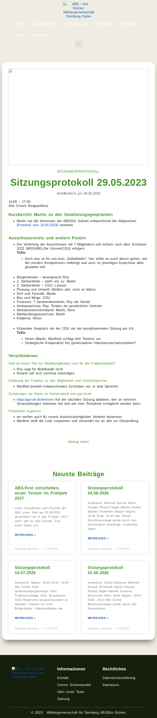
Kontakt (40, 35)
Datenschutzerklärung (119, 678)
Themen (104, 24)
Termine (128, 24)
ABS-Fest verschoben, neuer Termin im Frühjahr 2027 (41, 493)
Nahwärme (77, 24)
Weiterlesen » (25, 534)
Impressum (111, 685)
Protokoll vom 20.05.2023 (37, 225)
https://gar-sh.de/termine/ (35, 399)
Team (18, 35)
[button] (78, 44)
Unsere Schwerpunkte (74, 685)
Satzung (63, 699)
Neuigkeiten (46, 24)
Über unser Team (70, 692)
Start (19, 24)
